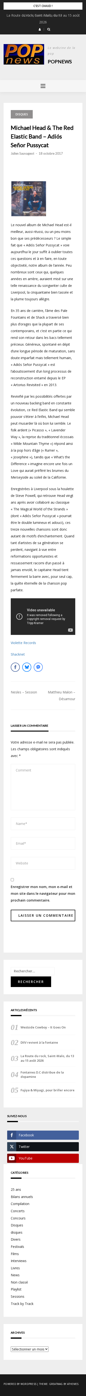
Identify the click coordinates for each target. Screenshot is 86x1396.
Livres (15, 1268)
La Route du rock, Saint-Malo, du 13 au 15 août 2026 (47, 1058)
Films (15, 1253)
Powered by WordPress (20, 1384)
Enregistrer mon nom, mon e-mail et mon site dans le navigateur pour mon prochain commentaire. (43, 893)
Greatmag (56, 1384)
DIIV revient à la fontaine (43, 15)
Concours (18, 1218)
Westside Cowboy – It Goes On (43, 1027)
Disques (22, 114)
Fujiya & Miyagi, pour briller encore (48, 1090)
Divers (16, 1239)
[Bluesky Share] (26, 667)
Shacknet (18, 654)
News (15, 1275)
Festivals (17, 1246)
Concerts (18, 1211)
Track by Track (22, 1303)
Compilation (20, 1203)
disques (16, 1232)
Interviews (19, 1260)
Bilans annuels (22, 1196)
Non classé (19, 1282)
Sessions (17, 1296)
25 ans (16, 1189)
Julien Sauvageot (22, 153)
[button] (40, 29)
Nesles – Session (24, 692)
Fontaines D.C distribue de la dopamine (42, 1074)
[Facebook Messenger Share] (38, 667)
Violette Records (23, 642)
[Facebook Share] (15, 667)
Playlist (16, 1289)
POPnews (60, 61)
